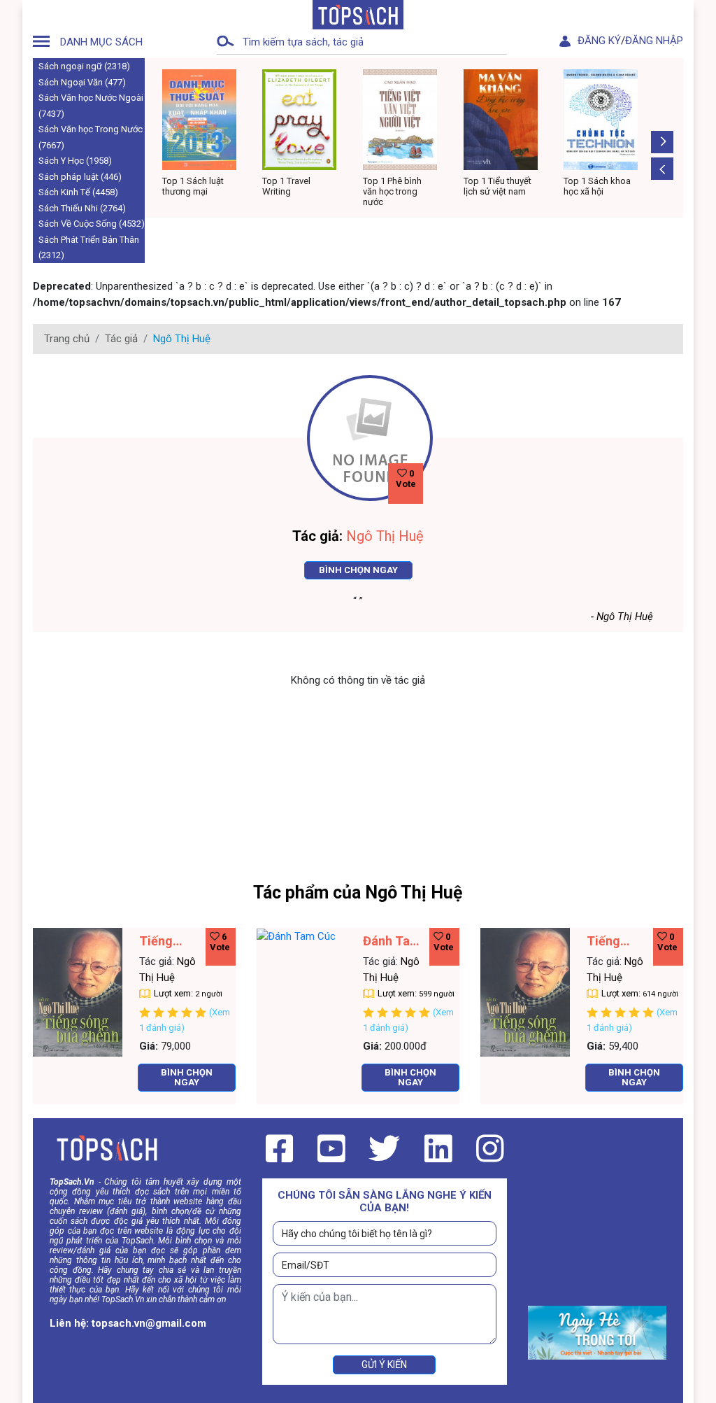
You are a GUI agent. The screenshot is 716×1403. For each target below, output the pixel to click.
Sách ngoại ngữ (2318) (84, 66)
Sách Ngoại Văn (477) (82, 82)
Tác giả (121, 338)
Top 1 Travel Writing (186, 186)
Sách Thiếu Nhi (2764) (82, 208)
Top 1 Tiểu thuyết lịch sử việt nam (397, 186)
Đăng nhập (654, 40)
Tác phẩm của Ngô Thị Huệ (358, 892)
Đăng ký (599, 40)
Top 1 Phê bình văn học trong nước (291, 191)
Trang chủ (67, 338)
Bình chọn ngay (358, 570)
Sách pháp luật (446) (80, 176)
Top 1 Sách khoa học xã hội (496, 186)
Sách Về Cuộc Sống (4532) (91, 223)
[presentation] (662, 168)
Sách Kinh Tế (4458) (78, 192)
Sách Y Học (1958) (75, 160)
